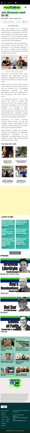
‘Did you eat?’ (4, 293)
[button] (25, 2)
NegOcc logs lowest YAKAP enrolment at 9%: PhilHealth (22, 362)
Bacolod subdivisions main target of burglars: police (7, 232)
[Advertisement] (15, 200)
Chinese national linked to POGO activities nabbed (21, 231)
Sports (7, 419)
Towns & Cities (5, 417)
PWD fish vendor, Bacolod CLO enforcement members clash (21, 241)
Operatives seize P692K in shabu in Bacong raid (21, 222)
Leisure (3, 419)
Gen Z (3, 421)
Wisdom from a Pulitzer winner (9, 274)
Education (4, 423)
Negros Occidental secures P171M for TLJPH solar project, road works (8, 223)
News (2, 410)
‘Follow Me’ (3, 331)
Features (4, 412)
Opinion (7, 410)
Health (7, 421)
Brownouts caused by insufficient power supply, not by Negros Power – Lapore (8, 242)
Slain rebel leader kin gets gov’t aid (7, 374)
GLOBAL (3, 425)
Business (4, 415)
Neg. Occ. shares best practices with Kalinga (21, 374)
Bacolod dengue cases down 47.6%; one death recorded (6, 349)
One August (4, 312)
